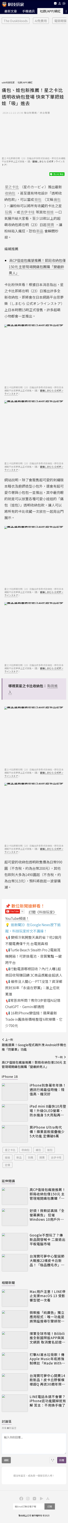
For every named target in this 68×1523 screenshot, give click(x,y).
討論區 (7, 1421)
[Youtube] (55, 4)
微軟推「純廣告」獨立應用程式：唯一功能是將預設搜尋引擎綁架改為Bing (47, 1316)
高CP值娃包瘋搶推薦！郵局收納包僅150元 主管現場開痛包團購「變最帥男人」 (37, 266)
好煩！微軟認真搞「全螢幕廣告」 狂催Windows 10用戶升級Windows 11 (47, 1214)
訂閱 (49, 1506)
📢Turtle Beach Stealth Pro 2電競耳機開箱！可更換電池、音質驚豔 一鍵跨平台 (33, 956)
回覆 (61, 1460)
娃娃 (7, 1157)
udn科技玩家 (8, 82)
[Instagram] (27, 1498)
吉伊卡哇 (56, 1157)
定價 (7, 1165)
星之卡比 (10, 1150)
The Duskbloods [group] (16, 20)
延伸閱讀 (8, 1181)
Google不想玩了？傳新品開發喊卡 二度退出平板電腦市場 (47, 1239)
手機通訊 (28, 11)
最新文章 (10, 11)
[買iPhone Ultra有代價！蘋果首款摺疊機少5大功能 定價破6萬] (15, 1134)
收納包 (25, 1150)
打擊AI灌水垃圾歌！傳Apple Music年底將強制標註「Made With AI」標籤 (47, 1358)
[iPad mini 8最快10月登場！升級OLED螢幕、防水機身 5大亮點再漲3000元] (15, 1113)
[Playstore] (40, 1498)
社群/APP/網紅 (50, 11)
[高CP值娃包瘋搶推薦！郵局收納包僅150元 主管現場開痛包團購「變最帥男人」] (15, 1196)
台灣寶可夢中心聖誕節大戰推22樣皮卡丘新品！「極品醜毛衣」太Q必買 (47, 1260)
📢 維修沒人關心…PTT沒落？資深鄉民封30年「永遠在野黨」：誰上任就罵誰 (33, 988)
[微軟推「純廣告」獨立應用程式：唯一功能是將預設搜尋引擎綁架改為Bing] (15, 1319)
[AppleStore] (47, 1498)
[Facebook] (20, 1498)
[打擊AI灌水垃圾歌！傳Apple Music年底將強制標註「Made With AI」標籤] (15, 1361)
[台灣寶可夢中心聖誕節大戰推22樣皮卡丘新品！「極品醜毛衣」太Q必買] (15, 1263)
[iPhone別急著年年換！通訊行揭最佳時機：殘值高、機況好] (15, 1092)
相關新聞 (8, 1282)
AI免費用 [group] (41, 20)
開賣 (42, 1157)
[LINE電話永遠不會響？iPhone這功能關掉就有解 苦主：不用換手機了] (15, 1403)
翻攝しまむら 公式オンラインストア (33, 163)
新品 (19, 1157)
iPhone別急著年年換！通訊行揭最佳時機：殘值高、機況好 (48, 1089)
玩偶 (30, 1157)
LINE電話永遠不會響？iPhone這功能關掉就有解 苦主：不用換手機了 (48, 1400)
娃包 (49, 1150)
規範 (6, 1460)
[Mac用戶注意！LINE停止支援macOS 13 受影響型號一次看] (15, 1298)
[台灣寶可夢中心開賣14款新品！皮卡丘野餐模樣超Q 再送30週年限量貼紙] (15, 1382)
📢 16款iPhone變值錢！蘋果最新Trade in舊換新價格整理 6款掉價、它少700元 (33, 1019)
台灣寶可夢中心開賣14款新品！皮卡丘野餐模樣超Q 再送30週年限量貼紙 (47, 1379)
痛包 (38, 1150)
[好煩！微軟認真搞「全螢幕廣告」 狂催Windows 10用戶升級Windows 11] (15, 1217)
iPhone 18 (10, 1076)
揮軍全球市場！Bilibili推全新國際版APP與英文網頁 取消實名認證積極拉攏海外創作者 (47, 1337)
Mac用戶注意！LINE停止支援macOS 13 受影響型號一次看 (48, 1295)
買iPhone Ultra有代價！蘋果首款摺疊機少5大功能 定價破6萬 (47, 1131)
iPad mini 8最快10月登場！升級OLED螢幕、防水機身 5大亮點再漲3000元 (48, 1110)
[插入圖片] (53, 1460)
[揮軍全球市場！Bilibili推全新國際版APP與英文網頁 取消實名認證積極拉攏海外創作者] (15, 1340)
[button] (60, 4)
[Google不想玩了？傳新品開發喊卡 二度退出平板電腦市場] (15, 1241)
